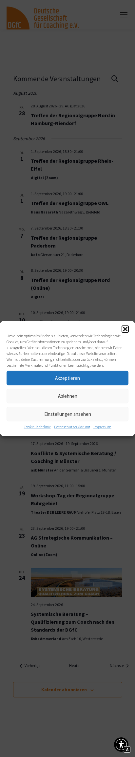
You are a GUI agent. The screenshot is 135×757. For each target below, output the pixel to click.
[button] (125, 329)
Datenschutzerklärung (72, 426)
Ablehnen (67, 396)
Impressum (102, 426)
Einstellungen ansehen (67, 414)
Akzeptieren (67, 378)
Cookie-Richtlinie (37, 426)
